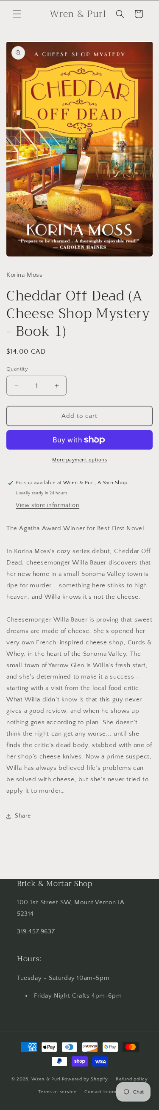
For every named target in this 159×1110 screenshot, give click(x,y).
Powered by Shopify (85, 1078)
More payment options (79, 460)
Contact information (106, 1091)
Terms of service (57, 1091)
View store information (47, 505)
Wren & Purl (46, 1078)
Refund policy (132, 1079)
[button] (17, 14)
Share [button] (23, 816)
